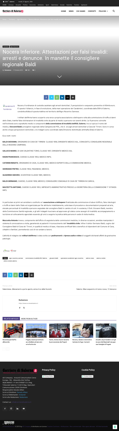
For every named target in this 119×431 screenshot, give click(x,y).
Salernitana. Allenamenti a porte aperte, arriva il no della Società (27, 289)
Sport (47, 5)
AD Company (26, 426)
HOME (4, 5)
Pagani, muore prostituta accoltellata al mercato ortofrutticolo (34, 342)
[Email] (67, 97)
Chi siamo (80, 11)
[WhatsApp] (57, 97)
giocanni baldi (54, 258)
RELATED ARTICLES (11, 319)
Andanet (22, 395)
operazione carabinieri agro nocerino (72, 258)
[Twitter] (51, 97)
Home (63, 11)
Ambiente (41, 5)
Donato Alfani (22, 392)
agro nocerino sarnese (16, 258)
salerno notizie (100, 258)
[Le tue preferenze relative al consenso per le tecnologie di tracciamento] (115, 427)
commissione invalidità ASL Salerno (36, 258)
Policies (102, 11)
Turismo (76, 5)
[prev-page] (4, 349)
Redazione (8, 70)
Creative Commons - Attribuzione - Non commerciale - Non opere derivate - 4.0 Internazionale (77, 426)
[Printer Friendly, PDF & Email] (10, 252)
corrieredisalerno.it (9, 426)
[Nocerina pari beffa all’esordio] (13, 331)
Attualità (18, 5)
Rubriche (69, 5)
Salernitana (54, 5)
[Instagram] (11, 408)
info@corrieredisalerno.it (21, 402)
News (71, 11)
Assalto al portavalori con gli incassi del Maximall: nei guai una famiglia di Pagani (106, 342)
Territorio (12, 19)
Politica (25, 5)
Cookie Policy (88, 376)
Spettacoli (84, 5)
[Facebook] (46, 97)
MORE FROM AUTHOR (29, 319)
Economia (33, 5)
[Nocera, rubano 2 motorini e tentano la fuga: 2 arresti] (82, 331)
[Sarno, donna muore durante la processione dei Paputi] (59, 331)
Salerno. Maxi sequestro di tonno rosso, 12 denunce (96, 289)
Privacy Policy (48, 376)
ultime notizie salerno (10, 261)
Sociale (62, 5)
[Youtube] (23, 408)
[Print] (73, 97)
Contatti (92, 11)
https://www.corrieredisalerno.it (28, 303)
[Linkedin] (62, 97)
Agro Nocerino (21, 19)
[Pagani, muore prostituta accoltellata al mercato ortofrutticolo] (36, 331)
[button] (113, 11)
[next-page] (7, 349)
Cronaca (11, 5)
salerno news (90, 258)
